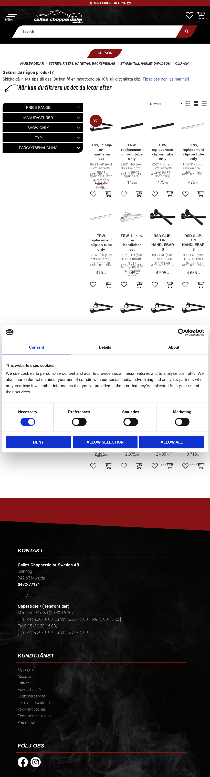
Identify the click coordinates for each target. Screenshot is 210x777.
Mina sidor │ (104, 3)
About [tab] (173, 347)
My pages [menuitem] (25, 670)
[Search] (187, 31)
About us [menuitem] (25, 676)
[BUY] (108, 194)
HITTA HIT (27, 595)
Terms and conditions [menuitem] (34, 703)
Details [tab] (105, 347)
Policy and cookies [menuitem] (32, 709)
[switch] (79, 422)
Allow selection (105, 442)
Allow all (172, 442)
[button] (10, 16)
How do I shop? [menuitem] (29, 689)
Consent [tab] (36, 347)
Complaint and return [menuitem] (34, 716)
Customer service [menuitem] (31, 696)
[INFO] (170, 466)
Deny (38, 442)
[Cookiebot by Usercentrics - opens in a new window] (181, 332)
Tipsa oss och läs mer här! (165, 79)
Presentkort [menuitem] (26, 722)
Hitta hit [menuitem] (23, 683)
